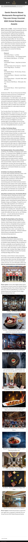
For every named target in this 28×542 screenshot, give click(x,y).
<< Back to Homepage (4, 538)
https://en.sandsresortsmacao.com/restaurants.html (13, 264)
